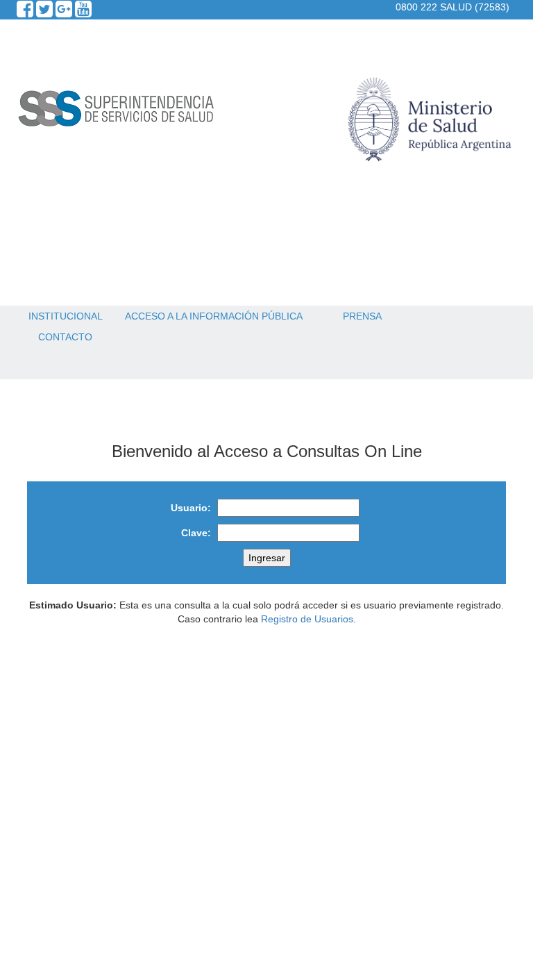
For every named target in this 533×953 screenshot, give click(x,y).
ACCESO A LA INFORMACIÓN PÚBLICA (214, 316)
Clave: (196, 532)
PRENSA (362, 316)
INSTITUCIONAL (65, 316)
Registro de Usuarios (307, 618)
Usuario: (191, 507)
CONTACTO (65, 336)
